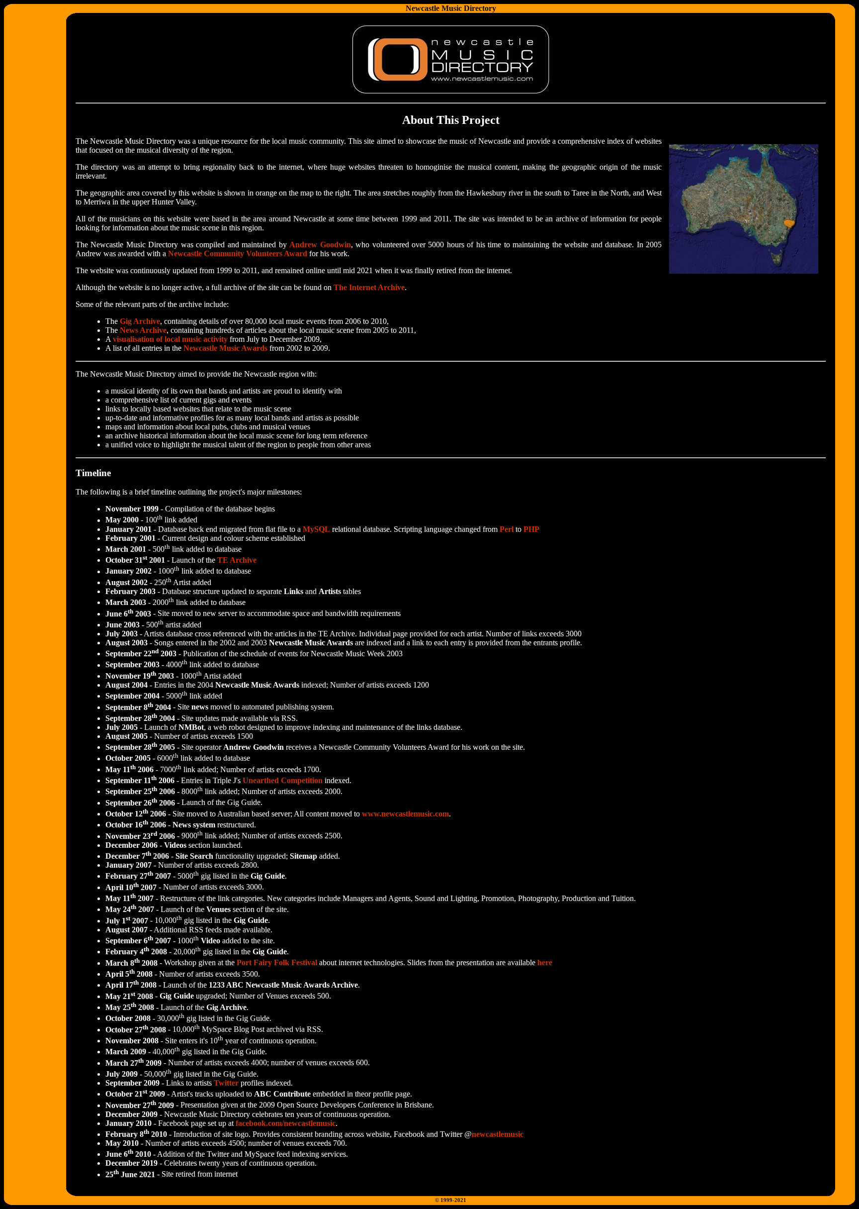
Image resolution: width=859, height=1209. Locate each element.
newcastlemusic (497, 1134)
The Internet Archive (369, 287)
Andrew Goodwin (319, 244)
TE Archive (237, 560)
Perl (507, 529)
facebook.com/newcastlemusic (286, 1123)
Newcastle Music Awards (225, 348)
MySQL (316, 529)
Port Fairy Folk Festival (277, 963)
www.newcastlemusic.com (405, 813)
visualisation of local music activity (170, 339)
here (544, 963)
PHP (531, 529)
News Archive (143, 330)
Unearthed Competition (283, 780)
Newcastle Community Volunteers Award (237, 253)
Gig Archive (140, 321)
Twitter (226, 1083)
